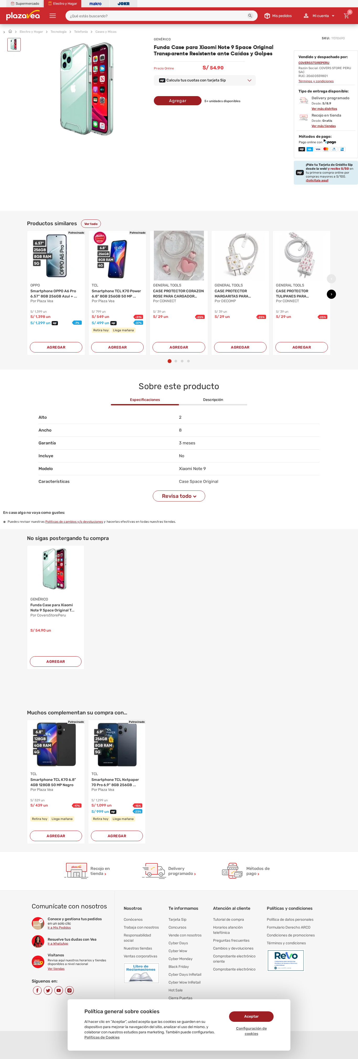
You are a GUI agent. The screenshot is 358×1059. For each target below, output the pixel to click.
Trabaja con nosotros (141, 927)
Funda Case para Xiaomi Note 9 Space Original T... (52, 608)
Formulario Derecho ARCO (288, 927)
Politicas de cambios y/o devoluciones (74, 521)
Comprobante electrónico (234, 969)
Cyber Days (178, 943)
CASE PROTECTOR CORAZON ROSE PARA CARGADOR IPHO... (178, 294)
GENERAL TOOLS (167, 285)
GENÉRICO (162, 39)
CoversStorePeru (314, 63)
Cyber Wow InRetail (184, 982)
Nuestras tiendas (138, 948)
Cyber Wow (178, 951)
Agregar (178, 100)
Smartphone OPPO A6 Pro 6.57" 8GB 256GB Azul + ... (53, 294)
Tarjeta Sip (177, 919)
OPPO (35, 285)
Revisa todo (177, 496)
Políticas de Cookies (102, 1037)
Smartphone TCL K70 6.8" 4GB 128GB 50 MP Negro (53, 782)
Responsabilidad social (137, 938)
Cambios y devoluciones (233, 948)
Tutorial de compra (228, 919)
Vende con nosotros (185, 935)
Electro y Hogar (31, 32)
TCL (95, 285)
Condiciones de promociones (291, 935)
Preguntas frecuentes (231, 940)
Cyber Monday (181, 959)
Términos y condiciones (286, 943)
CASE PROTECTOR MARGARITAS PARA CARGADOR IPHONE (232, 294)
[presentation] (331, 278)
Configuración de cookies (251, 1031)
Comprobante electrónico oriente (234, 959)
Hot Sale (176, 990)
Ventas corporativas (140, 956)
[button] (250, 16)
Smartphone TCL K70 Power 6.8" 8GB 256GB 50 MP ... (116, 294)
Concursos (177, 927)
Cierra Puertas (180, 998)
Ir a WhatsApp (58, 943)
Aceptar (251, 1016)
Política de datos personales (290, 919)
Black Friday (179, 966)
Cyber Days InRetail (185, 974)
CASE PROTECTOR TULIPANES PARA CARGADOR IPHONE (293, 294)
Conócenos (133, 919)
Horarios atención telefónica (228, 930)
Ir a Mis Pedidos (59, 927)
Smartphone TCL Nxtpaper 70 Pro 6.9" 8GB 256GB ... (115, 782)
